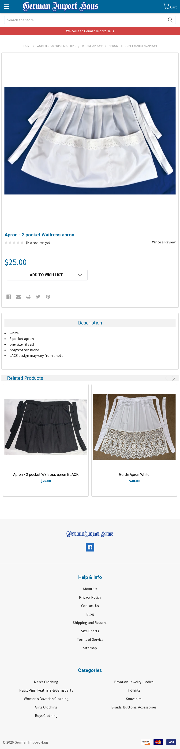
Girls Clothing (46, 707)
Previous (167, 378)
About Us (90, 588)
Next (173, 378)
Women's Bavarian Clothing (46, 698)
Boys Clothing (46, 715)
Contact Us (90, 605)
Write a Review (164, 242)
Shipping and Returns (90, 622)
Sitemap (90, 647)
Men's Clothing (46, 681)
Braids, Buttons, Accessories (134, 707)
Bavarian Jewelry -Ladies (134, 681)
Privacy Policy (90, 597)
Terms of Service (90, 639)
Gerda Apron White (134, 474)
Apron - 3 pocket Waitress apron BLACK (46, 474)
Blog (90, 614)
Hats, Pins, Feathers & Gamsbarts (46, 690)
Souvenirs (134, 698)
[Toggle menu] (6, 6)
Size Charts (90, 631)
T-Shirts (133, 690)
